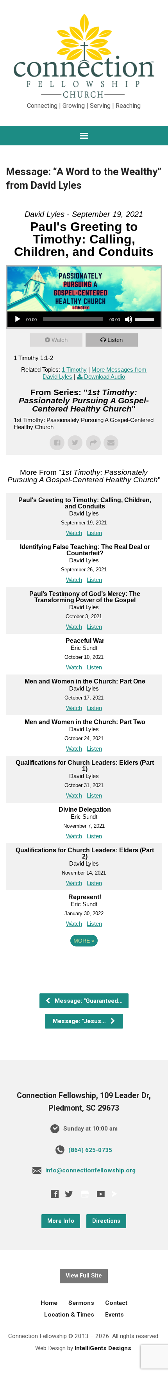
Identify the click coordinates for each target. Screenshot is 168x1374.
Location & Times (69, 1314)
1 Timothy (74, 369)
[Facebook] (55, 1194)
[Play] (17, 319)
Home (49, 1302)
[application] (84, 319)
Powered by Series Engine (84, 962)
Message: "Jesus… (80, 1021)
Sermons (81, 1302)
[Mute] (128, 319)
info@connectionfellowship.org (90, 1170)
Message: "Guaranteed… (88, 1000)
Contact (116, 1302)
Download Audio (104, 376)
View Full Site (84, 1275)
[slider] (146, 318)
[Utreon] (114, 1194)
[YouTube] (101, 1194)
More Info (60, 1221)
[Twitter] (69, 1194)
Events (114, 1314)
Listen (115, 339)
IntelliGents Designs (103, 1348)
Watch (60, 339)
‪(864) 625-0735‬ (90, 1150)
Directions (106, 1221)
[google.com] (85, 1194)
